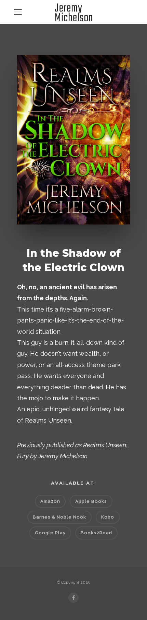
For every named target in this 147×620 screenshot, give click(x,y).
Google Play (50, 532)
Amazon (50, 501)
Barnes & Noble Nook (59, 517)
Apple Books (91, 501)
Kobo (107, 517)
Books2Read (96, 532)
